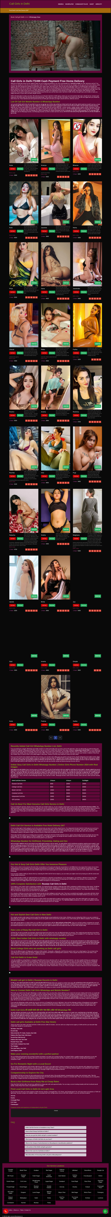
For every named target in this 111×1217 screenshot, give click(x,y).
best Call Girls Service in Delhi (87, 806)
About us (16, 1210)
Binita (43, 602)
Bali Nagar (49, 1170)
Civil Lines (23, 1181)
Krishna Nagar (75, 1175)
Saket (92, 4)
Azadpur (36, 1170)
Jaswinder (76, 288)
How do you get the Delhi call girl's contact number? (42, 1135)
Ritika (43, 349)
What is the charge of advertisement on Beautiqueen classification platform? (49, 1143)
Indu (42, 473)
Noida (49, 1198)
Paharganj (101, 1192)
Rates (21, 1210)
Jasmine (44, 228)
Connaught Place (81, 4)
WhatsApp (20, 168)
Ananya (43, 165)
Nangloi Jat (100, 1170)
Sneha (43, 535)
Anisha (43, 412)
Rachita (12, 473)
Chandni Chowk (10, 1170)
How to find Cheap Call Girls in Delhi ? (37, 1131)
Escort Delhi (43, 98)
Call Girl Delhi (75, 997)
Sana (43, 288)
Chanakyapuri (88, 1176)
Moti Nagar (75, 1192)
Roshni (11, 412)
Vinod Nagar (23, 1187)
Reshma (76, 412)
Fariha (75, 349)
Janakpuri (62, 1181)
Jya (74, 602)
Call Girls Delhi (68, 900)
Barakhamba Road (36, 1181)
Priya (11, 288)
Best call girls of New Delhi (63, 922)
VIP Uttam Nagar (10, 1192)
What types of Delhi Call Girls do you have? (39, 1139)
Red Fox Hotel (61, 1197)
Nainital (23, 1202)
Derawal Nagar (23, 1175)
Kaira (11, 165)
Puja (74, 473)
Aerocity (99, 4)
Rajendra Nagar (100, 1181)
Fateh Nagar (36, 1176)
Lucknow (100, 1198)
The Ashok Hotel (75, 1197)
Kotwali (87, 1187)
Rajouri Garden (10, 1197)
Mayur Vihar (61, 1192)
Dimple (75, 661)
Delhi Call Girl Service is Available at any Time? (40, 1127)
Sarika (75, 721)
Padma (43, 721)
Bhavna (75, 165)
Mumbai (36, 1202)
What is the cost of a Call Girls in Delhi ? (38, 1151)
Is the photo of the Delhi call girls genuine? (39, 1147)
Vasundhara (87, 1170)
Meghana (76, 535)
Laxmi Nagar (36, 1192)
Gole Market (61, 1176)
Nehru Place (87, 1192)
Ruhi (11, 228)
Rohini (100, 1176)
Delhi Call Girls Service (91, 105)
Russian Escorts (36, 1186)
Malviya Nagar (49, 1192)
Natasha (12, 535)
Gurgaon (23, 1192)
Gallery (11, 1210)
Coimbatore (10, 1202)
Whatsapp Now (34, 17)
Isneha (43, 661)
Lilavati (11, 349)
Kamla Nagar (10, 1181)
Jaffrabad (74, 1170)
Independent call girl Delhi (82, 750)
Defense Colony (62, 1170)
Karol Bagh (75, 1181)
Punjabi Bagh (10, 1187)
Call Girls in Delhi (75, 83)
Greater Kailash (49, 1186)
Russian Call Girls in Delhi (54, 884)
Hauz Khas (87, 1181)
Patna (49, 1202)
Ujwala (11, 602)
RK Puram (10, 1176)
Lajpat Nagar (49, 1181)
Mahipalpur (69, 4)
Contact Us (28, 1210)
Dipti (10, 661)
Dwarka (61, 4)
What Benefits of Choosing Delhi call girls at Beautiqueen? (44, 1154)
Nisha (75, 228)
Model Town (23, 1170)
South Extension (49, 1175)
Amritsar (87, 1198)
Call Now (13, 168)
